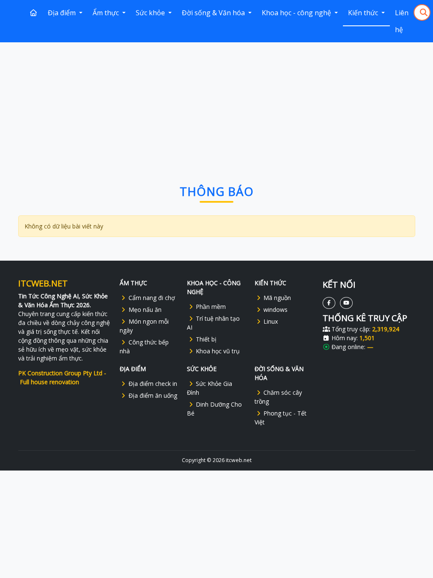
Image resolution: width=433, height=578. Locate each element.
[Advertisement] (216, 104)
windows (275, 310)
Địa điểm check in (153, 384)
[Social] (329, 302)
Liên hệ (401, 21)
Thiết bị (206, 339)
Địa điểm (62, 12)
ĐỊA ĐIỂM (133, 369)
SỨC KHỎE (201, 369)
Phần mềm (211, 307)
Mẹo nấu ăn (145, 310)
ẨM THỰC (133, 283)
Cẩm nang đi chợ (152, 298)
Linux (270, 321)
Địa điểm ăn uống (153, 395)
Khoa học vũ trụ (218, 351)
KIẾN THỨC (270, 283)
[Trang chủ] (33, 12)
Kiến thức (364, 12)
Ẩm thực (107, 12)
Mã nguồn (277, 298)
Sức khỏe (151, 12)
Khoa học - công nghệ (297, 12)
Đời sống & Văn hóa (214, 12)
